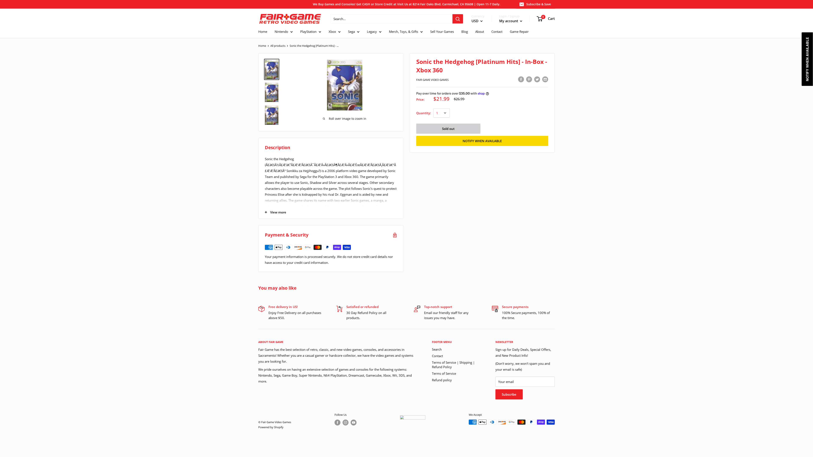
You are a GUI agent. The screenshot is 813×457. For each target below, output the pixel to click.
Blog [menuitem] (464, 31)
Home (262, 46)
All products (277, 46)
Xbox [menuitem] (332, 31)
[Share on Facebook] (521, 79)
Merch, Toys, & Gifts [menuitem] (403, 31)
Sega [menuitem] (351, 31)
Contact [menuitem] (496, 31)
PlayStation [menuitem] (308, 31)
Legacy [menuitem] (372, 31)
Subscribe (509, 394)
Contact (437, 356)
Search (437, 349)
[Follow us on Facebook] (337, 422)
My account (509, 21)
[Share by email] (545, 79)
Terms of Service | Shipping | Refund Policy (453, 364)
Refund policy (442, 380)
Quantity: (423, 113)
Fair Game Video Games (432, 80)
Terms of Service (444, 373)
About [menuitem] (479, 31)
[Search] (457, 18)
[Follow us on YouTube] (354, 422)
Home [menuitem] (262, 31)
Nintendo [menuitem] (281, 31)
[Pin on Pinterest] (529, 79)
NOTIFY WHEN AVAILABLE (482, 141)
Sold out (448, 129)
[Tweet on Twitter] (537, 79)
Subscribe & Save (538, 4)
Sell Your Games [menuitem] (442, 31)
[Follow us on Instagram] (345, 422)
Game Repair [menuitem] (519, 31)
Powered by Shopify (270, 427)
